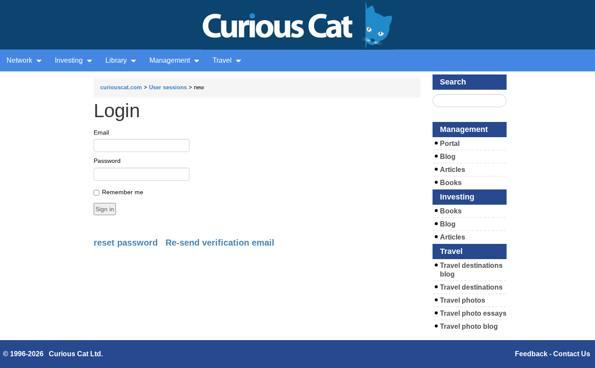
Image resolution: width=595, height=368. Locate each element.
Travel (223, 60)
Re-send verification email (220, 242)
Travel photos (462, 300)
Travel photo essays (473, 313)
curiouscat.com (121, 87)
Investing (70, 60)
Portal (450, 143)
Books (451, 182)
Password (107, 160)
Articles (452, 169)
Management (170, 60)
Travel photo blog (469, 326)
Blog (448, 156)
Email (101, 132)
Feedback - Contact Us (552, 354)
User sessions (168, 87)
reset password (126, 242)
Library (116, 60)
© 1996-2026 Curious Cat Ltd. (53, 354)
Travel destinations (471, 287)
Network (20, 60)
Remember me (122, 192)
